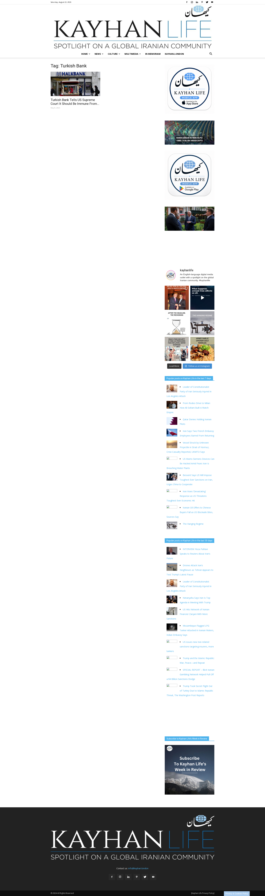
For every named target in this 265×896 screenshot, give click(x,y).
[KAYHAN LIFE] (132, 27)
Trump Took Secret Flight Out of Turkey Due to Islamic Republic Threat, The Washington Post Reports (190, 691)
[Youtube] (212, 2)
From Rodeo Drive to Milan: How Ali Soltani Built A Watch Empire (188, 408)
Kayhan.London (174, 53)
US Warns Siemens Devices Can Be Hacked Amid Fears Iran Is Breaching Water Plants (190, 463)
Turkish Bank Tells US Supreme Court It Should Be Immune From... (75, 102)
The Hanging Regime (193, 523)
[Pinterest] (202, 2)
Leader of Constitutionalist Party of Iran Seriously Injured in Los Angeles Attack (189, 391)
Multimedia (131, 53)
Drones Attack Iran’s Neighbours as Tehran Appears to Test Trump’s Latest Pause (190, 570)
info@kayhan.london (138, 868)
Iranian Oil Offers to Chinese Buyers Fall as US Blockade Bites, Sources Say (190, 512)
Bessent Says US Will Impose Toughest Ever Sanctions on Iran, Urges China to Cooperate (190, 480)
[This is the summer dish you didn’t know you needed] (202, 349)
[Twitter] (207, 2)
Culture (113, 53)
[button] (210, 54)
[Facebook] (186, 2)
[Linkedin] (197, 2)
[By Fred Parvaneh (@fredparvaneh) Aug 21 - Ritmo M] (177, 298)
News (98, 53)
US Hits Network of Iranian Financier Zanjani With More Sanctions (188, 614)
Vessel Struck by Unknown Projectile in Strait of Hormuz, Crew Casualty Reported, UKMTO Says (188, 447)
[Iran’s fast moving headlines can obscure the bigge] (202, 298)
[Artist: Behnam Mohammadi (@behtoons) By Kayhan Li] (177, 323)
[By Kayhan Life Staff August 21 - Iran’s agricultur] (177, 349)
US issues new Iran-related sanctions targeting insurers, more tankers (190, 646)
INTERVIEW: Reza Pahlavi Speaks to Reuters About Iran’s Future (188, 554)
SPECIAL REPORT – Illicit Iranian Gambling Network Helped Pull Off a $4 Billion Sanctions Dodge (190, 674)
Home (84, 53)
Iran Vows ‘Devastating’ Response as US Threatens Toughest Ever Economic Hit (187, 496)
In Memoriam (153, 53)
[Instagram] (192, 2)
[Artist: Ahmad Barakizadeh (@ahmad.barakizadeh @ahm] (202, 323)
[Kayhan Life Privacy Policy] (202, 893)
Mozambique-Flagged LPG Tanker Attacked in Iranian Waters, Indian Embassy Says (190, 630)
